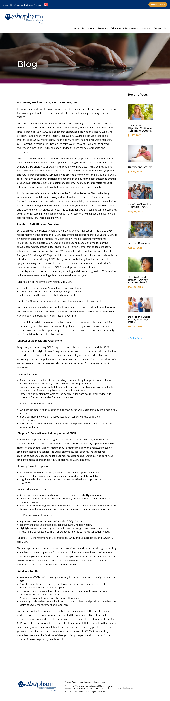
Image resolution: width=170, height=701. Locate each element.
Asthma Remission (139, 243)
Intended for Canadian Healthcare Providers (23, 5)
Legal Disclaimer (86, 682)
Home (76, 28)
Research (103, 28)
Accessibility (100, 682)
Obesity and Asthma (140, 167)
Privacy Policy (71, 682)
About (144, 28)
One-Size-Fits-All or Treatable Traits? (139, 205)
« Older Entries (136, 338)
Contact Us (160, 28)
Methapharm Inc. (106, 686)
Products (87, 28)
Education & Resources (123, 28)
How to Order (158, 4)
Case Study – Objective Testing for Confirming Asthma (140, 128)
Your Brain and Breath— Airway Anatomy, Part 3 (138, 280)
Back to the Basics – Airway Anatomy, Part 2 (140, 319)
